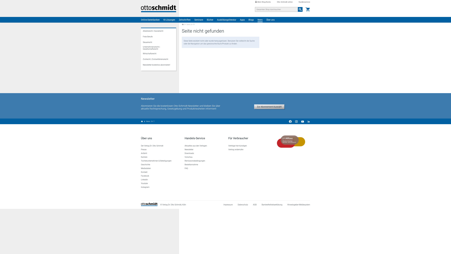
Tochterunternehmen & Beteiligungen (156, 161)
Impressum (228, 205)
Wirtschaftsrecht (149, 53)
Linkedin (144, 180)
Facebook (145, 176)
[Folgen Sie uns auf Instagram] (296, 121)
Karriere (144, 157)
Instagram (145, 187)
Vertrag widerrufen (235, 149)
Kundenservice (304, 2)
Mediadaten (146, 168)
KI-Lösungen (169, 19)
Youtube (144, 183)
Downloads (189, 153)
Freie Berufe (148, 37)
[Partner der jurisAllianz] (291, 141)
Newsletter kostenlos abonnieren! (156, 65)
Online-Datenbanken (150, 19)
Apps (242, 19)
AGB (255, 205)
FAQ (186, 168)
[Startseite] (149, 205)
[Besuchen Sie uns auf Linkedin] (308, 121)
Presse (143, 149)
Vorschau (188, 157)
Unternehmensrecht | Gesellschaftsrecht (151, 48)
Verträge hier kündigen (237, 146)
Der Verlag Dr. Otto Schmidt (152, 146)
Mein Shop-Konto (264, 2)
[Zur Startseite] (183, 24)
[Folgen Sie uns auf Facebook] (290, 121)
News (260, 19)
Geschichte (145, 164)
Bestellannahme (191, 164)
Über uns (270, 19)
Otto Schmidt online (285, 2)
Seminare (198, 19)
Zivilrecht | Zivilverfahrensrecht (155, 59)
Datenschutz (243, 205)
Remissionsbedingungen (195, 161)
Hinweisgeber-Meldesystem (298, 205)
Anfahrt (144, 153)
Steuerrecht (147, 42)
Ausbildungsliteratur (226, 19)
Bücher (210, 19)
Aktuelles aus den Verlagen (196, 146)
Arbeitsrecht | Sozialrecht (153, 31)
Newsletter (189, 149)
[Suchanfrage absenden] (300, 9)
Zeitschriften (185, 19)
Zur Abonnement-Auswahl (269, 106)
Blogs (251, 19)
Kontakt (144, 172)
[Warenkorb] (307, 9)
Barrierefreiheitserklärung (272, 205)
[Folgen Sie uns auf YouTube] (302, 121)
